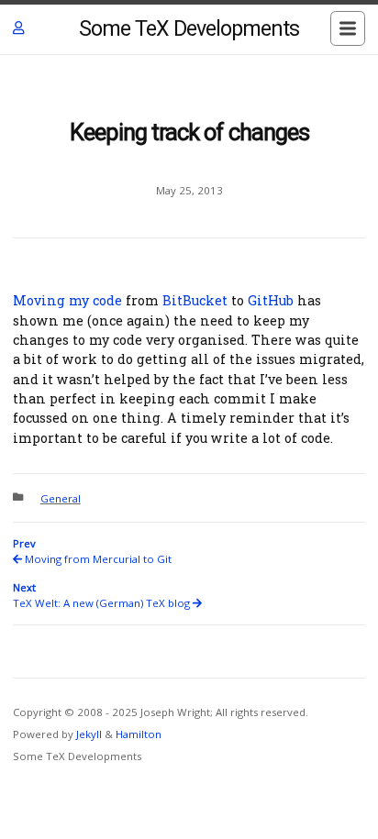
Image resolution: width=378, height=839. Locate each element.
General (60, 498)
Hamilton (138, 734)
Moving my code (67, 300)
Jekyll (89, 734)
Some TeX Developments (189, 29)
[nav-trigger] (347, 28)
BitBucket (195, 300)
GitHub (271, 300)
